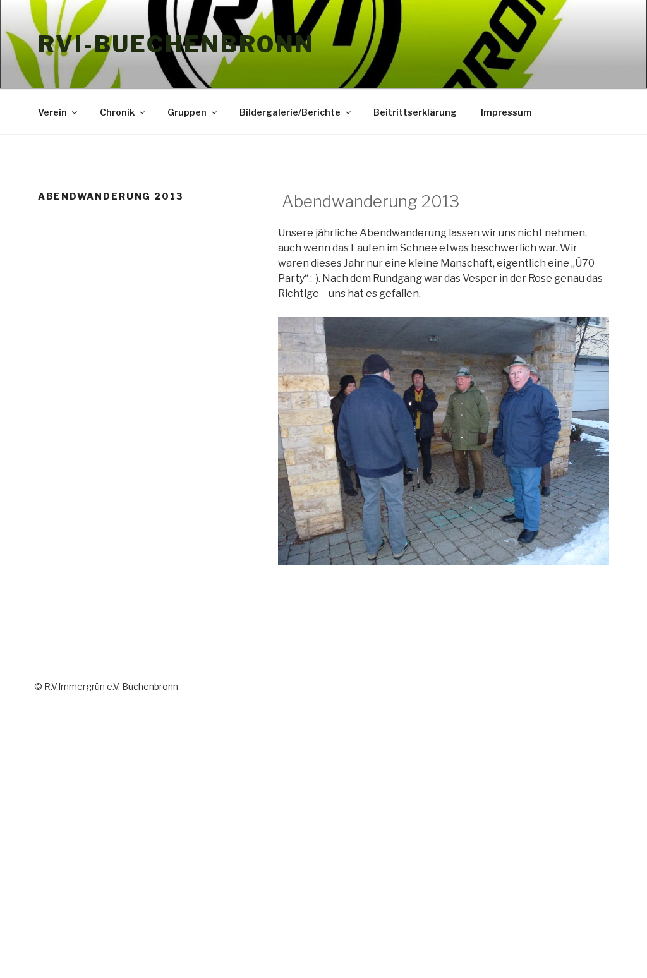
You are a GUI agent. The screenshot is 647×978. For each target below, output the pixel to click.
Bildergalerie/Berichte (290, 112)
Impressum (506, 112)
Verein (52, 112)
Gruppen (187, 112)
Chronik (117, 112)
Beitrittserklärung (415, 112)
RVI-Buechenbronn (176, 44)
